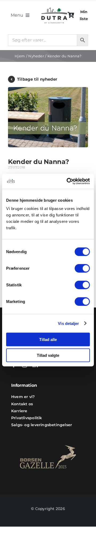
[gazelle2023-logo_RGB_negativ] (48, 438)
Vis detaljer (68, 323)
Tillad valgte (48, 355)
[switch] (82, 268)
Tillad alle (48, 339)
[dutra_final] (54, 6)
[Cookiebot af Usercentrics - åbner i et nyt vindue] (68, 181)
